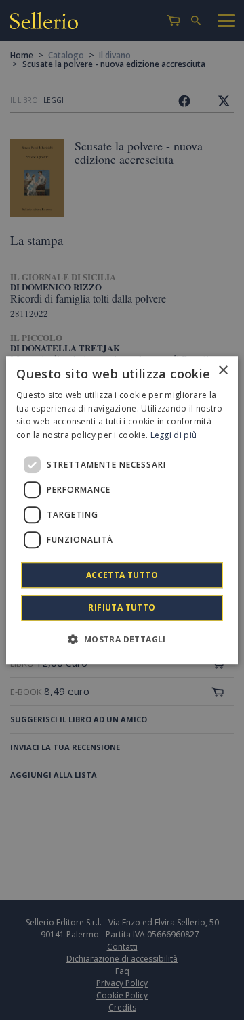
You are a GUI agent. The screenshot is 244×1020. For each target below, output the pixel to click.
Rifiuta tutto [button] (121, 607)
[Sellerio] (44, 22)
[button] (121, 639)
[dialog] (122, 510)
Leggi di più (173, 435)
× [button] (223, 370)
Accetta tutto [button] (122, 575)
